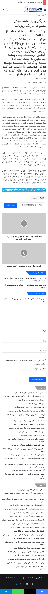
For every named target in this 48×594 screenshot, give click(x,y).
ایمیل (44, 341)
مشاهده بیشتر (41, 479)
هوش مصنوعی (37, 198)
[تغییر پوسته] (7, 10)
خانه (43, 15)
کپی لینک (10, 205)
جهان (38, 15)
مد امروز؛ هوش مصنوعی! (14, 285)
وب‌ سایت (43, 351)
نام (44, 331)
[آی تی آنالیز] (33, 9)
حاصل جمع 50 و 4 (40, 369)
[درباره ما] (15, 584)
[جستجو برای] (3, 10)
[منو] (45, 10)
